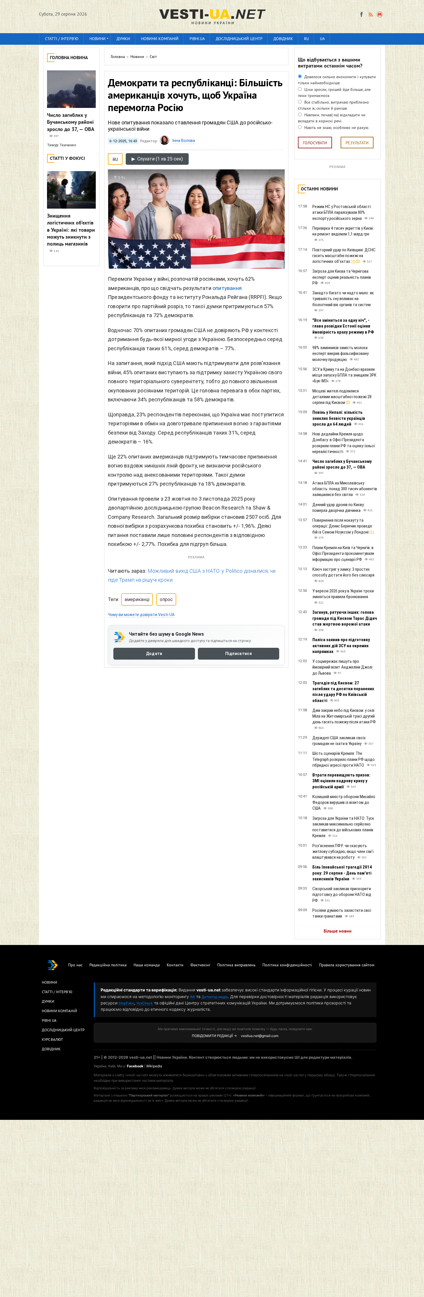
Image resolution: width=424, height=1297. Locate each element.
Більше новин (338, 931)
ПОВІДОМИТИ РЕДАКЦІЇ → (214, 1036)
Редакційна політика (108, 965)
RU (306, 39)
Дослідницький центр (239, 39)
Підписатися (238, 654)
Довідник (283, 39)
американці (137, 599)
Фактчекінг (200, 965)
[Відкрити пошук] (380, 14)
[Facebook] (361, 14)
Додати (154, 654)
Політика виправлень (236, 965)
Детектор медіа (215, 997)
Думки (123, 39)
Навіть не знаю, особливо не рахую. (336, 128)
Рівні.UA (197, 39)
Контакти (175, 965)
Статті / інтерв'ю (61, 39)
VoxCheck (144, 1003)
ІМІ (192, 997)
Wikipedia (154, 1066)
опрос (166, 599)
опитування (227, 288)
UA (322, 39)
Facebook (135, 1066)
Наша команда (147, 965)
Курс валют (52, 1040)
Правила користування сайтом (346, 965)
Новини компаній (160, 39)
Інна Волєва (183, 140)
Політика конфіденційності (287, 965)
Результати (357, 143)
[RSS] (370, 14)
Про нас (75, 965)
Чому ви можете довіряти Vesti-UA (141, 614)
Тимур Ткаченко (61, 145)
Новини (97, 39)
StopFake (126, 1003)
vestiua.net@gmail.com (259, 1036)
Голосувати (315, 143)
